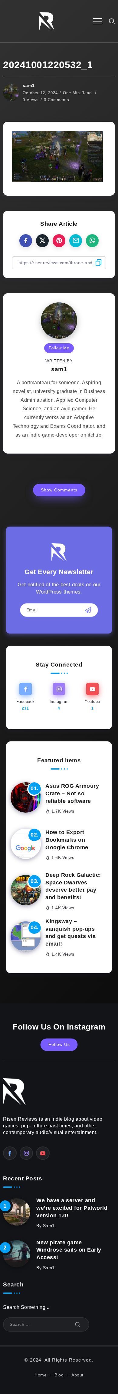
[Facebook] (26, 697)
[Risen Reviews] (46, 20)
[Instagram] (59, 697)
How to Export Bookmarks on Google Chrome (66, 839)
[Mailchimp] (88, 610)
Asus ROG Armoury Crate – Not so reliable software (72, 793)
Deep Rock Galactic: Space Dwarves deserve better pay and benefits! (73, 886)
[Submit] (78, 1324)
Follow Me (59, 348)
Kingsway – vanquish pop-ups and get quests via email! (70, 932)
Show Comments (59, 489)
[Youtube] (92, 697)
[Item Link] (26, 797)
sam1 (29, 85)
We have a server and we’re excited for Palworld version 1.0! (71, 1207)
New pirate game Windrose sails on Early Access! (68, 1249)
